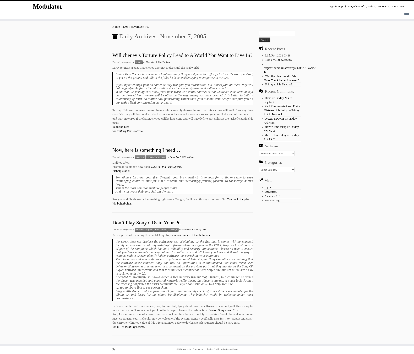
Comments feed (272, 196)
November (137, 26)
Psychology (160, 157)
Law (157, 230)
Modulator (48, 6)
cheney (139, 62)
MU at (130, 327)
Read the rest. (121, 127)
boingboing (124, 203)
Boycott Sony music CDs (223, 310)
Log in (268, 187)
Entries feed (271, 191)
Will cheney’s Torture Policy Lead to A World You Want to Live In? (182, 55)
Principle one (120, 171)
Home (116, 26)
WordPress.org (272, 200)
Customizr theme (230, 349)
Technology (173, 230)
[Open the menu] (406, 14)
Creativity (140, 157)
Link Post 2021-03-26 (277, 55)
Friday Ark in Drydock (279, 84)
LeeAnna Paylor (274, 118)
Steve (168, 62)
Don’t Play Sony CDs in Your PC (146, 223)
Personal (150, 157)
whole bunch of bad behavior (192, 235)
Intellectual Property (144, 230)
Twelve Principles (238, 199)
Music (163, 230)
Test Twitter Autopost (278, 59)
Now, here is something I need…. (147, 150)
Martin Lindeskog (275, 127)
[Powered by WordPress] (204, 348)
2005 (125, 26)
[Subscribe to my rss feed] (114, 349)
